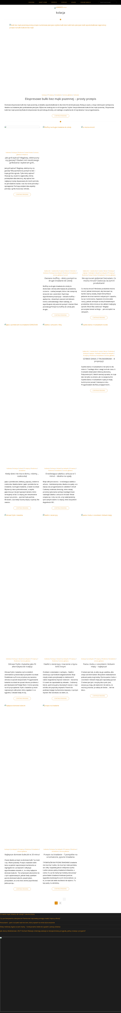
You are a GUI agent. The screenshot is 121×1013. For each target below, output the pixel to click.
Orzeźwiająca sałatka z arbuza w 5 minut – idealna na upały (60, 474)
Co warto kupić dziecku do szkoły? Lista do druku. (17, 914)
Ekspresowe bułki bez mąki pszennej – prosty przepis (60, 99)
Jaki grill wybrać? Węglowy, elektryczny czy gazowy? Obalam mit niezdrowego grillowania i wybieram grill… (22, 160)
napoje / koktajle (88, 273)
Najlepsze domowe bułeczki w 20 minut (22, 854)
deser (67, 271)
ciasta (62, 271)
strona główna (67, 95)
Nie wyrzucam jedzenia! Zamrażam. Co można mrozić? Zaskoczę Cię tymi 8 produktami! (99, 280)
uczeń (66, 275)
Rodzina (21, 152)
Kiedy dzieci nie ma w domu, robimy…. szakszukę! (22, 474)
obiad (97, 273)
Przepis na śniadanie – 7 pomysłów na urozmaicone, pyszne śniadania (60, 855)
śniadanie (58, 95)
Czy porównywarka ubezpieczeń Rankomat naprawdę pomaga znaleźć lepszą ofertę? (30, 918)
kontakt (60, 7)
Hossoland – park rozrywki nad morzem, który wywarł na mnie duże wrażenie (27, 923)
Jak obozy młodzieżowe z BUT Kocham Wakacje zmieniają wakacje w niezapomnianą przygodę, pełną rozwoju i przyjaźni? (43, 931)
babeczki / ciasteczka (51, 271)
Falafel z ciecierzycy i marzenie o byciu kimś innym (60, 665)
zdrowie (76, 95)
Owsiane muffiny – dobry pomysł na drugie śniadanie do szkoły (60, 279)
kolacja (44, 95)
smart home (43, 2)
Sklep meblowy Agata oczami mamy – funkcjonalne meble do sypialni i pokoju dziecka (30, 927)
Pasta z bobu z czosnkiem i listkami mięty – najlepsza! (99, 665)
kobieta (8, 152)
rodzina (31, 2)
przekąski (59, 273)
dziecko (64, 2)
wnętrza (25, 154)
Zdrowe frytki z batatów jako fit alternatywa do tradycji (22, 665)
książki (73, 2)
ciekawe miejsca (85, 2)
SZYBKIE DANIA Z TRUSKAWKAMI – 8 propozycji (99, 360)
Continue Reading (60, 116)
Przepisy (54, 2)
